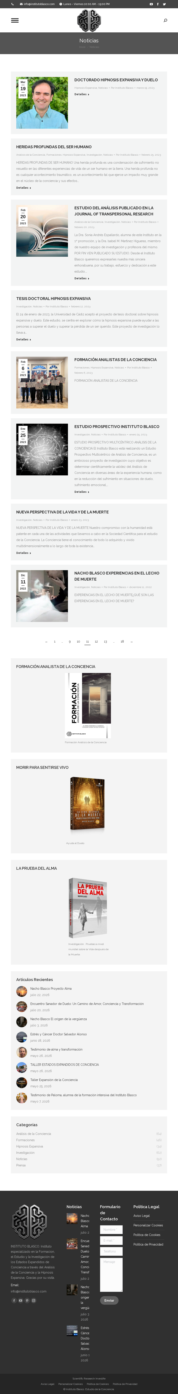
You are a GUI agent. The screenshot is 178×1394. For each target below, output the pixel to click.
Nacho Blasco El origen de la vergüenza (58, 1019)
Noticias (103, 87)
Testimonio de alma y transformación (56, 1049)
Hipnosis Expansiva (85, 87)
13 (105, 641)
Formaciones (53, 154)
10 (78, 641)
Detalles (80, 94)
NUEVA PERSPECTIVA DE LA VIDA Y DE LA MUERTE (62, 512)
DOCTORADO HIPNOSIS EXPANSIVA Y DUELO (116, 80)
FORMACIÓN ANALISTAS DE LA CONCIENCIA (115, 359)
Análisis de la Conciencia (30, 154)
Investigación (94, 154)
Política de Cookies (147, 1235)
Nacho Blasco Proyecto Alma (51, 988)
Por (122, 87)
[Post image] (21, 991)
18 (122, 641)
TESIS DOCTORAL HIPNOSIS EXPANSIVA (53, 298)
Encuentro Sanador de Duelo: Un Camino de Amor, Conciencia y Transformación (87, 1004)
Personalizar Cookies (148, 1225)
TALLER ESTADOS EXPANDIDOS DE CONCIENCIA (64, 1064)
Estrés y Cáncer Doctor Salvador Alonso (58, 1034)
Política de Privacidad (148, 1244)
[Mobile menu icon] (15, 20)
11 (87, 641)
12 (96, 641)
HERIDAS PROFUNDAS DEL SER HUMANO (54, 147)
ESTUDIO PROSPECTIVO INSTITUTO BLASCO (116, 426)
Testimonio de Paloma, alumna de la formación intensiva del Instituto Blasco (83, 1095)
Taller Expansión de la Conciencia (54, 1080)
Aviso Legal (142, 1215)
